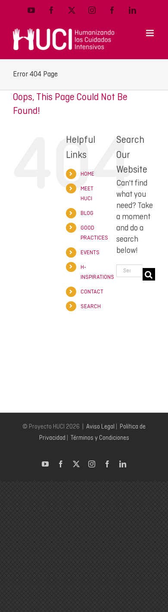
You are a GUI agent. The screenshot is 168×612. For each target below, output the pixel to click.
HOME (87, 173)
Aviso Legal (100, 426)
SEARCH (91, 306)
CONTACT (92, 291)
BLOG (87, 213)
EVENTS (90, 252)
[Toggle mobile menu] (150, 33)
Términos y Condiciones (100, 437)
